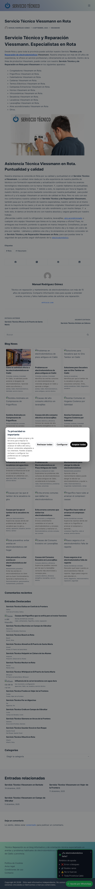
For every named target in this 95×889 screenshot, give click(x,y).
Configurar (62, 444)
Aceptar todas (79, 444)
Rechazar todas (44, 444)
